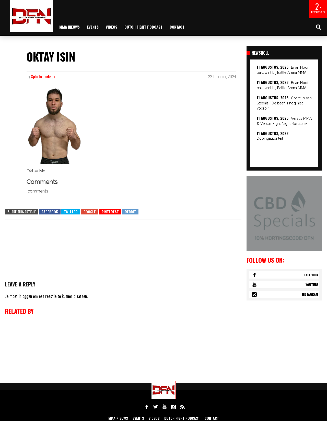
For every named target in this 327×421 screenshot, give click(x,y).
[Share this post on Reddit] (130, 211)
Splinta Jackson (43, 77)
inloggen (25, 296)
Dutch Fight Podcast (143, 27)
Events (93, 27)
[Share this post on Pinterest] (110, 211)
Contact (177, 27)
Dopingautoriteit (270, 138)
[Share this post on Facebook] (50, 211)
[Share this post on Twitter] (70, 211)
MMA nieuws (69, 27)
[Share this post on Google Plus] (89, 211)
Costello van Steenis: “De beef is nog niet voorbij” (284, 103)
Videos (111, 27)
